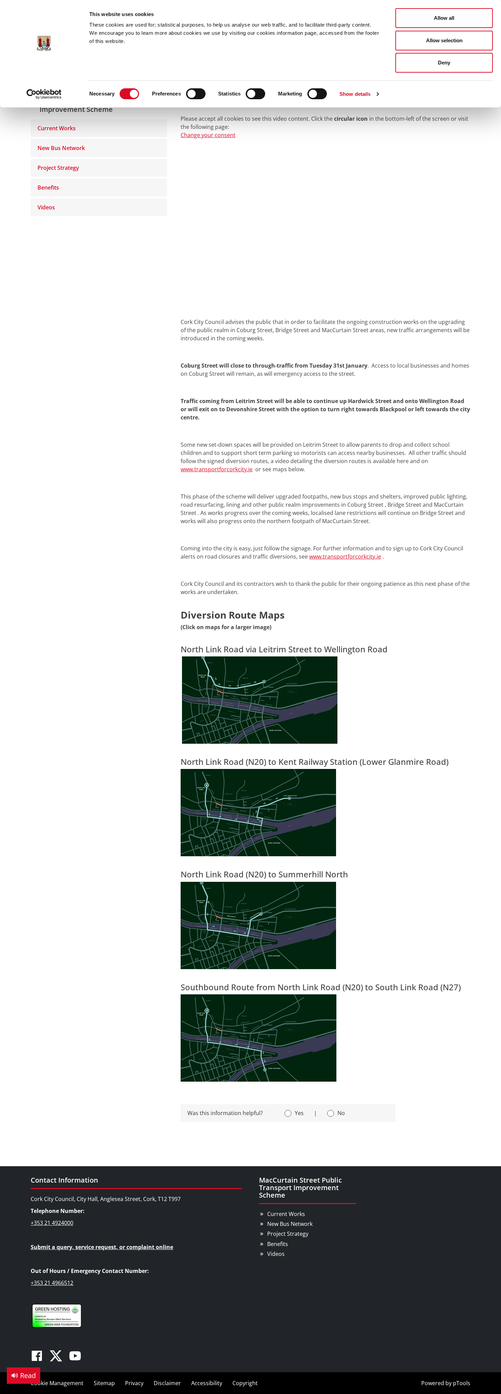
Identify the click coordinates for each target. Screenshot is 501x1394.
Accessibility (206, 1383)
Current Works (56, 128)
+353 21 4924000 (52, 1223)
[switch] (196, 93)
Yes (299, 1113)
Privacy (134, 1383)
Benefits (48, 187)
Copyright (245, 1383)
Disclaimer (167, 1383)
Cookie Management (57, 1383)
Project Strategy (58, 168)
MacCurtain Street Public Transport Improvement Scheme (300, 1187)
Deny (444, 62)
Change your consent (208, 135)
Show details (354, 94)
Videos (46, 207)
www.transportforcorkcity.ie (217, 469)
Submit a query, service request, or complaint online (102, 1247)
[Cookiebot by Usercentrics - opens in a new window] (44, 94)
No (341, 1113)
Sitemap (104, 1383)
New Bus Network (61, 148)
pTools (461, 1383)
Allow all (444, 18)
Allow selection (444, 40)
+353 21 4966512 (52, 1283)
